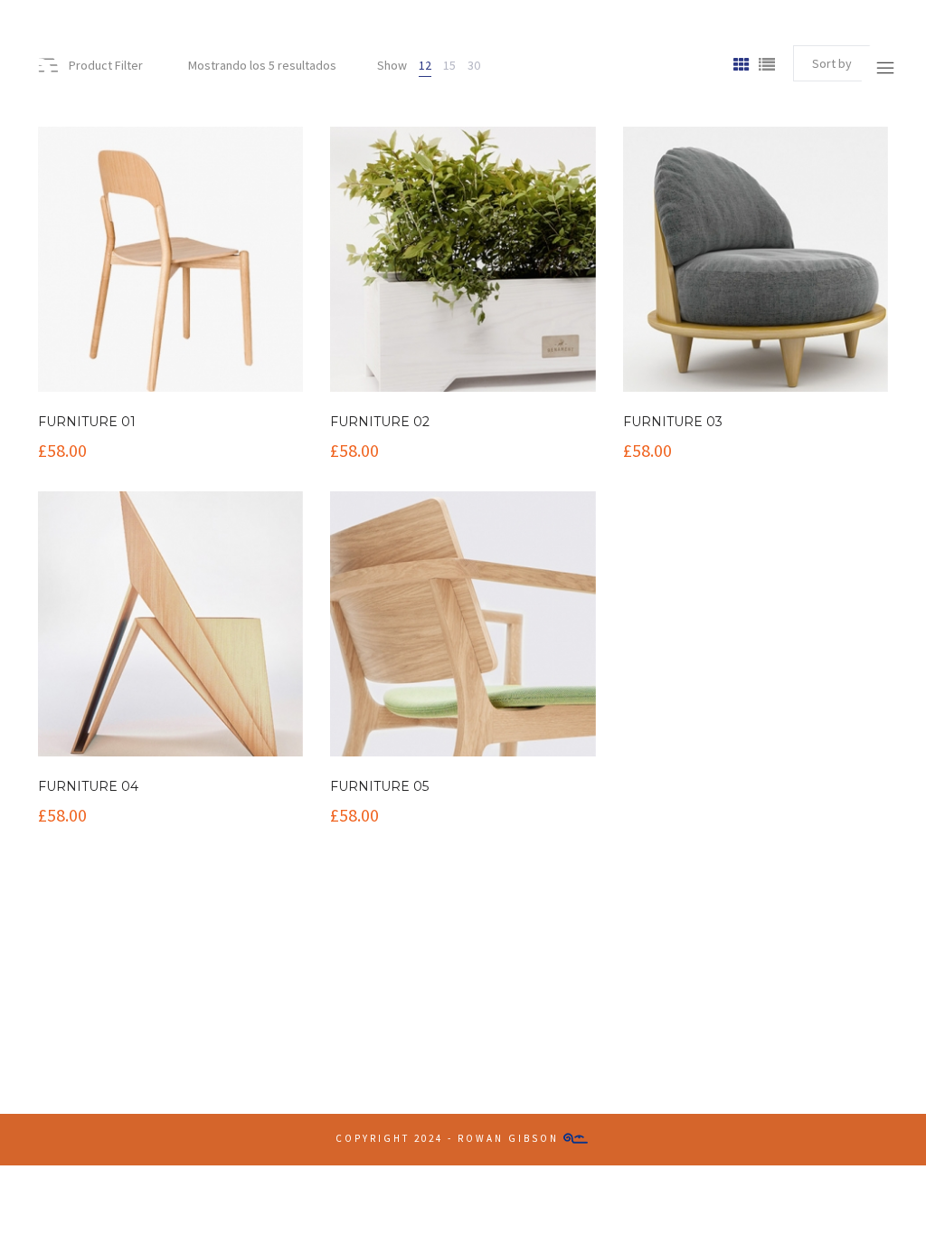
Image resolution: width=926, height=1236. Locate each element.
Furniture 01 (87, 422)
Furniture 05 (379, 786)
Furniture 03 (673, 422)
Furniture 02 (380, 422)
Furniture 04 (88, 786)
